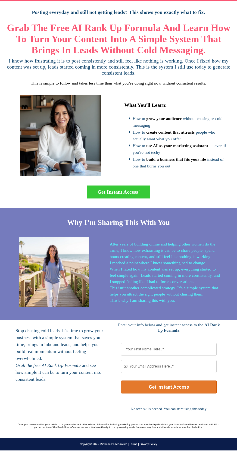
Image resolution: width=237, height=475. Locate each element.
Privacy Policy (148, 444)
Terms (133, 444)
